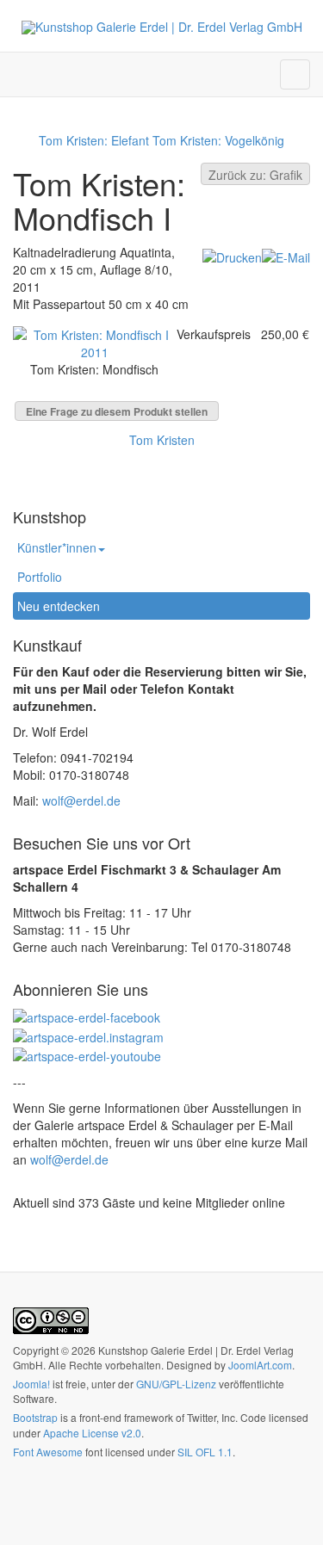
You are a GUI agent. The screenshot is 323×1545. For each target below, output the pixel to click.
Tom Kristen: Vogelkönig (218, 140)
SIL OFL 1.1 (205, 1451)
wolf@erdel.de (81, 800)
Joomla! (31, 1383)
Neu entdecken (58, 606)
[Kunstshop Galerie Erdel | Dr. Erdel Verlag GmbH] (162, 27)
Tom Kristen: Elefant (94, 140)
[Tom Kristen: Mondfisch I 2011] (95, 340)
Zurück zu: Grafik (255, 174)
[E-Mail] (286, 255)
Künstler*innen (56, 547)
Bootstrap (35, 1417)
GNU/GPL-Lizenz (176, 1383)
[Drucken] (232, 255)
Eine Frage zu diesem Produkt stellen (117, 411)
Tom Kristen (162, 439)
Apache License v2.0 (92, 1432)
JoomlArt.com (260, 1364)
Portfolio (39, 576)
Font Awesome (48, 1451)
